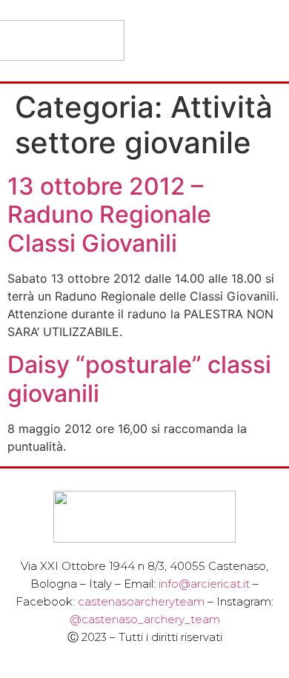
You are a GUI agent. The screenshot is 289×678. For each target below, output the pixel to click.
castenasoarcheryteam (141, 601)
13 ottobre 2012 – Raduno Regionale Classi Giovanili (109, 215)
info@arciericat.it (204, 584)
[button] (268, 40)
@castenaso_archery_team (145, 619)
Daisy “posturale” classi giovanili (139, 378)
